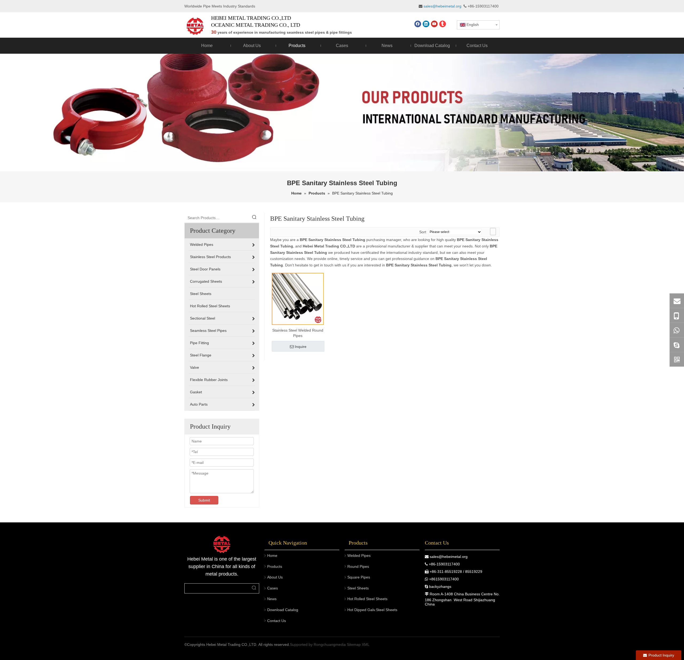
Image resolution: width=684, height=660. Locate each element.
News (272, 599)
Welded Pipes (359, 555)
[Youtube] (434, 24)
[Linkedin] (426, 24)
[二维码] (677, 359)
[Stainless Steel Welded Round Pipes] (298, 298)
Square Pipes (358, 577)
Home (272, 555)
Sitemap (354, 644)
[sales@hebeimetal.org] (677, 301)
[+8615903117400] (677, 330)
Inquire (300, 346)
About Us (275, 577)
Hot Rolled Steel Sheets (367, 599)
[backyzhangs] (677, 345)
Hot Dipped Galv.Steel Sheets (372, 610)
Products (274, 566)
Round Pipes (358, 566)
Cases (272, 588)
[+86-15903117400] (677, 315)
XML (366, 644)
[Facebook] (417, 24)
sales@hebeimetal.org (449, 556)
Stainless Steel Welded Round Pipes (297, 333)
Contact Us (276, 621)
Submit (204, 500)
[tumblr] (442, 24)
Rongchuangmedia (330, 644)
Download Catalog (282, 610)
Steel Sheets (358, 588)
